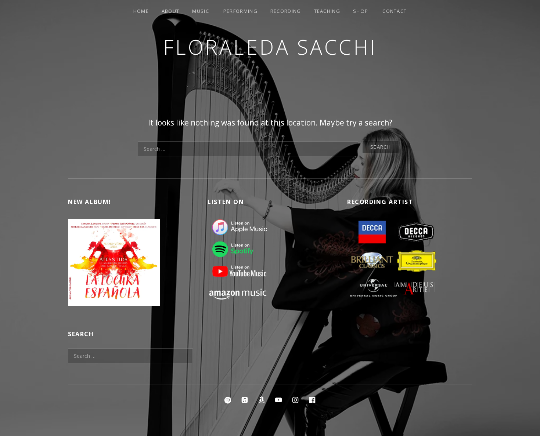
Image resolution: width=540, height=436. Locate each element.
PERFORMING (240, 11)
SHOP (360, 11)
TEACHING (327, 11)
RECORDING (285, 11)
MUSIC (200, 11)
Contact (394, 11)
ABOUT (171, 11)
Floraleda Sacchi (270, 47)
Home (141, 11)
